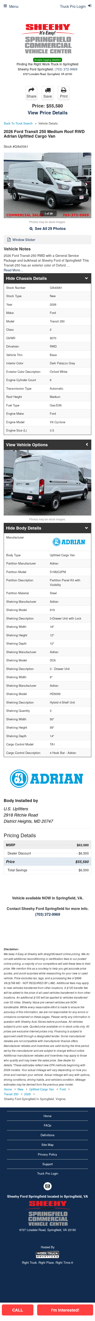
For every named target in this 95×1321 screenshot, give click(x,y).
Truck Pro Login (47, 1173)
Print (64, 96)
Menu (13, 6)
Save (47, 96)
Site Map (47, 1144)
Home (47, 1116)
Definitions (48, 1135)
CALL (17, 1310)
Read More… (13, 270)
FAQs (47, 1125)
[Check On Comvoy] (48, 1186)
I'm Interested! (65, 1310)
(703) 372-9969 (66, 69)
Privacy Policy (47, 1154)
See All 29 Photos (50, 228)
